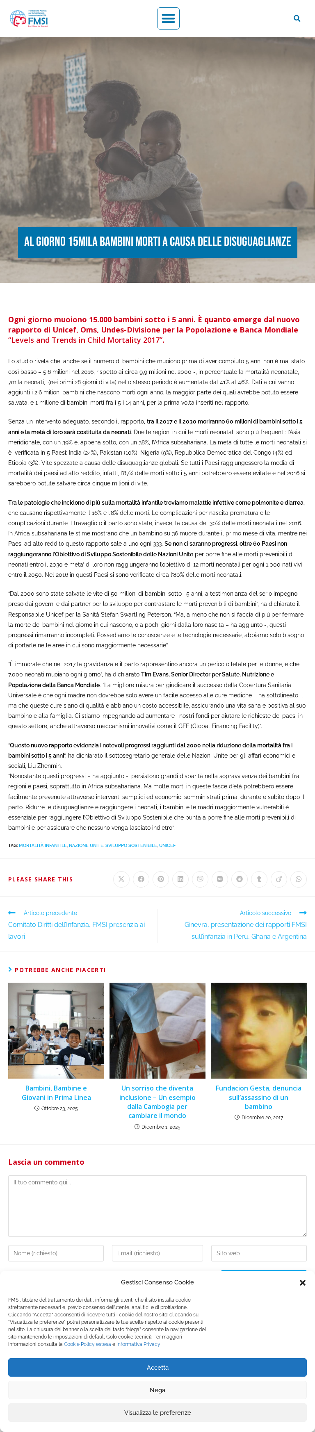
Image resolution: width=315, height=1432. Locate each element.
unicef (167, 845)
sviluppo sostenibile (131, 845)
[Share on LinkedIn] (180, 879)
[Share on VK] (220, 879)
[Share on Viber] (200, 879)
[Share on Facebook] (141, 879)
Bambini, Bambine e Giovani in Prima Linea (56, 1093)
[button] (303, 1283)
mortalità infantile (43, 845)
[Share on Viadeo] (279, 879)
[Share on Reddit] (239, 879)
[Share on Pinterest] (161, 879)
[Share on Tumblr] (259, 879)
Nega (157, 1390)
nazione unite (86, 845)
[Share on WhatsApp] (298, 879)
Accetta (158, 1367)
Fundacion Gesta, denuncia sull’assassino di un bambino (258, 1097)
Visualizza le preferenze (157, 1412)
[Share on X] (121, 879)
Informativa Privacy (138, 1344)
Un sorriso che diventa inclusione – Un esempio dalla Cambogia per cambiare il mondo (157, 1102)
